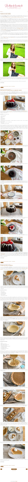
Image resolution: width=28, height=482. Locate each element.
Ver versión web (14, 470)
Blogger (16, 481)
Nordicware (10, 111)
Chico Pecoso (12, 37)
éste (0, 297)
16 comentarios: (13, 465)
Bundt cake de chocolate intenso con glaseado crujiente (11, 90)
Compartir (2, 87)
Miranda (5, 37)
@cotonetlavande (3, 253)
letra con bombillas (4, 29)
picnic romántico (21, 28)
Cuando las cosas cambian (5, 13)
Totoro (7, 37)
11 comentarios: (13, 261)
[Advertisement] (14, 2)
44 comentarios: (13, 86)
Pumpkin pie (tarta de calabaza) (6, 265)
